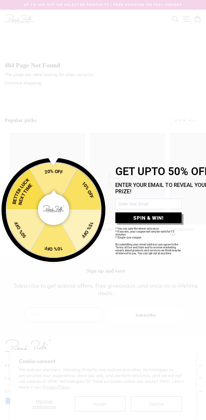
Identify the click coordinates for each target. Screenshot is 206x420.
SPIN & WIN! (148, 218)
